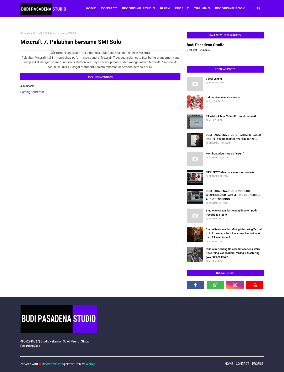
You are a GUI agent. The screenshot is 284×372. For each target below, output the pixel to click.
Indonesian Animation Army (223, 97)
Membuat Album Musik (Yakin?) (225, 153)
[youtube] (255, 285)
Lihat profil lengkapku (198, 50)
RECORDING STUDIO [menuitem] (138, 8)
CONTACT (242, 363)
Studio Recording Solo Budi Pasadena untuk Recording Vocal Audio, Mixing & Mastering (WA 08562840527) (233, 253)
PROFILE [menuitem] (182, 8)
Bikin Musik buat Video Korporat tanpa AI (231, 116)
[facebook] (195, 285)
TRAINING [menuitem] (202, 8)
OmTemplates (55, 364)
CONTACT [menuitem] (109, 8)
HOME (229, 363)
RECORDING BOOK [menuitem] (230, 8)
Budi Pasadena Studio (206, 45)
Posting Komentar (32, 92)
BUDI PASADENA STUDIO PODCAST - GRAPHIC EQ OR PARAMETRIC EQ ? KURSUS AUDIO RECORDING (233, 195)
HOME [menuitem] (91, 8)
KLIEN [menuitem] (165, 8)
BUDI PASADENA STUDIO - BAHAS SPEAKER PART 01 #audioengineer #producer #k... (233, 137)
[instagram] (235, 285)
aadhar (90, 364)
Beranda (25, 33)
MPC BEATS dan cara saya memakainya (230, 172)
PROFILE (257, 363)
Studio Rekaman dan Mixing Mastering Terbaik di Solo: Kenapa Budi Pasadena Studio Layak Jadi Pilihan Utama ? (234, 233)
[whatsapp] (215, 285)
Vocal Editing (214, 78)
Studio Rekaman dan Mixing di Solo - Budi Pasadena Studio (231, 212)
